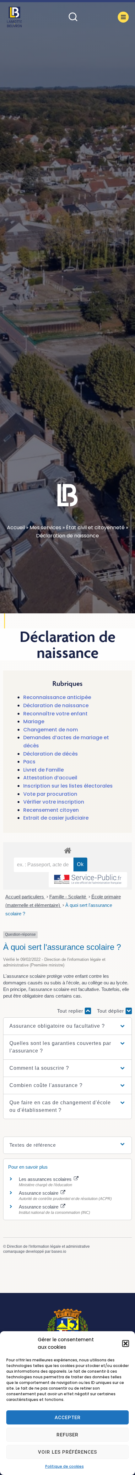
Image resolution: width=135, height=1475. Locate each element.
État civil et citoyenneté (95, 527)
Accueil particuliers (25, 896)
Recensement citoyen (51, 810)
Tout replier (71, 1011)
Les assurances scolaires (46, 1179)
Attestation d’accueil (50, 777)
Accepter (68, 1417)
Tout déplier (111, 1011)
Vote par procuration (50, 794)
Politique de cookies (64, 1466)
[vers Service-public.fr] (88, 879)
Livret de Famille (43, 769)
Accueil (16, 527)
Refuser (67, 1435)
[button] (125, 1343)
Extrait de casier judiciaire (56, 817)
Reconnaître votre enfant (55, 713)
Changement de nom (50, 729)
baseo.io (58, 1251)
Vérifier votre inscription (53, 801)
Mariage (33, 721)
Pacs (29, 761)
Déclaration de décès (50, 753)
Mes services (45, 527)
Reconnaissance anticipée (57, 697)
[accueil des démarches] (67, 850)
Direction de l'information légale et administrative (48, 1246)
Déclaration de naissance (56, 705)
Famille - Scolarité (68, 896)
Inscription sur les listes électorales (68, 785)
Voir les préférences (67, 1452)
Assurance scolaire (39, 1193)
